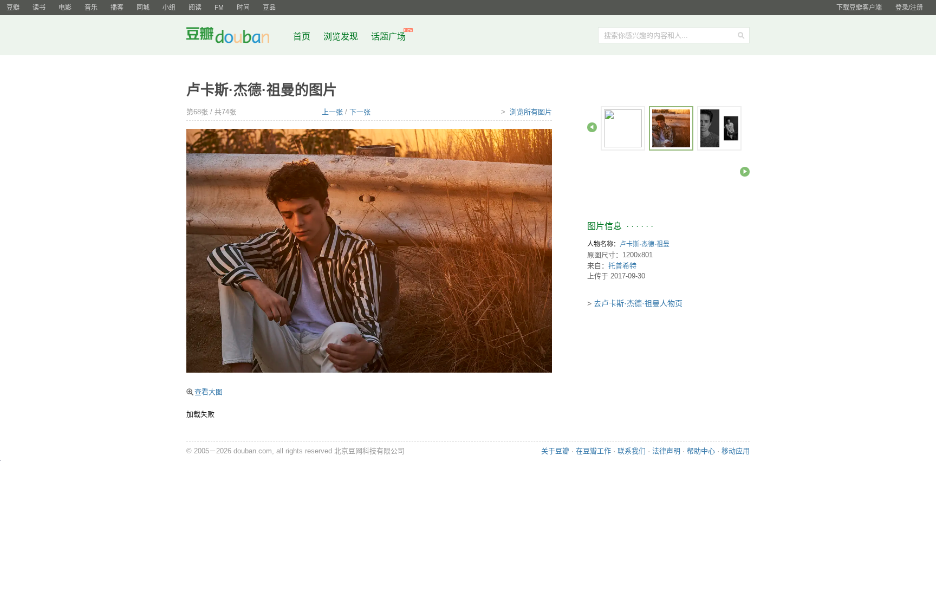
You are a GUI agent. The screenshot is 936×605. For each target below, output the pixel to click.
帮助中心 (701, 451)
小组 (169, 7)
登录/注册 (909, 7)
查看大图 (208, 392)
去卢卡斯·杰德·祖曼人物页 (638, 303)
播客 (116, 7)
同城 (143, 7)
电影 (65, 7)
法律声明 (666, 451)
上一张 (332, 112)
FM (219, 7)
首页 (301, 36)
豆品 (269, 7)
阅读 (195, 7)
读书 (39, 7)
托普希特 (622, 266)
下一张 (359, 112)
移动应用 (736, 451)
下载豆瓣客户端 (859, 7)
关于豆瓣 (555, 451)
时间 (243, 7)
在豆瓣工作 (593, 451)
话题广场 (388, 36)
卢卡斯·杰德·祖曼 (645, 244)
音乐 (91, 7)
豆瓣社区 (236, 37)
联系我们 (632, 451)
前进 (745, 172)
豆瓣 (13, 7)
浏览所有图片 (531, 112)
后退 (592, 127)
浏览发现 (341, 36)
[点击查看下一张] (369, 250)
